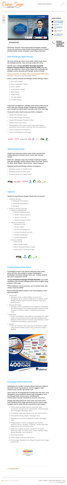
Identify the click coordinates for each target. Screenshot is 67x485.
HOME (40, 480)
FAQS (63, 480)
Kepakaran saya (14, 42)
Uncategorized (13, 468)
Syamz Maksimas (61, 482)
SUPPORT (45, 480)
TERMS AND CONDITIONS (55, 480)
